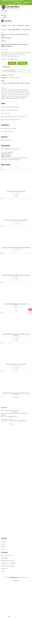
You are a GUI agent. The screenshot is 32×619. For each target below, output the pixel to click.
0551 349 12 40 (17, 2)
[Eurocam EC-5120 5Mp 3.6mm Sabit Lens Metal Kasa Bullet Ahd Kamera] (16, 263)
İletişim (2, 571)
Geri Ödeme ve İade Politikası (8, 566)
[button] (29, 172)
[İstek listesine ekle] (29, 169)
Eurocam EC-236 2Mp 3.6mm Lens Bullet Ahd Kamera (16, 220)
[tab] (4, 83)
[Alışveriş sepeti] (1, 23)
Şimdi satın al (22, 63)
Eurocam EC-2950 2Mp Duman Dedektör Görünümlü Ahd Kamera (16, 247)
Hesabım (3, 541)
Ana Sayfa (3, 29)
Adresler (3, 546)
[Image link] (16, 479)
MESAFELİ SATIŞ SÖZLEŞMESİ (8, 563)
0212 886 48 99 (27, 2)
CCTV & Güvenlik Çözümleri (13, 29)
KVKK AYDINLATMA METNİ (7, 560)
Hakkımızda (3, 568)
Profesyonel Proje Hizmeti (7, 555)
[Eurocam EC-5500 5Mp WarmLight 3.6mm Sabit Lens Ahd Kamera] (16, 292)
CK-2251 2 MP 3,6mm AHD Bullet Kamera (16, 191)
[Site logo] (10, 7)
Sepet (2, 549)
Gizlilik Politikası (4, 558)
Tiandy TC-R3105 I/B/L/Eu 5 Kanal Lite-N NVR (16, 364)
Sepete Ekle (12, 63)
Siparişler (3, 544)
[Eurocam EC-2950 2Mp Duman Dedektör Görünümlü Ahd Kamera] (16, 236)
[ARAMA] (29, 13)
